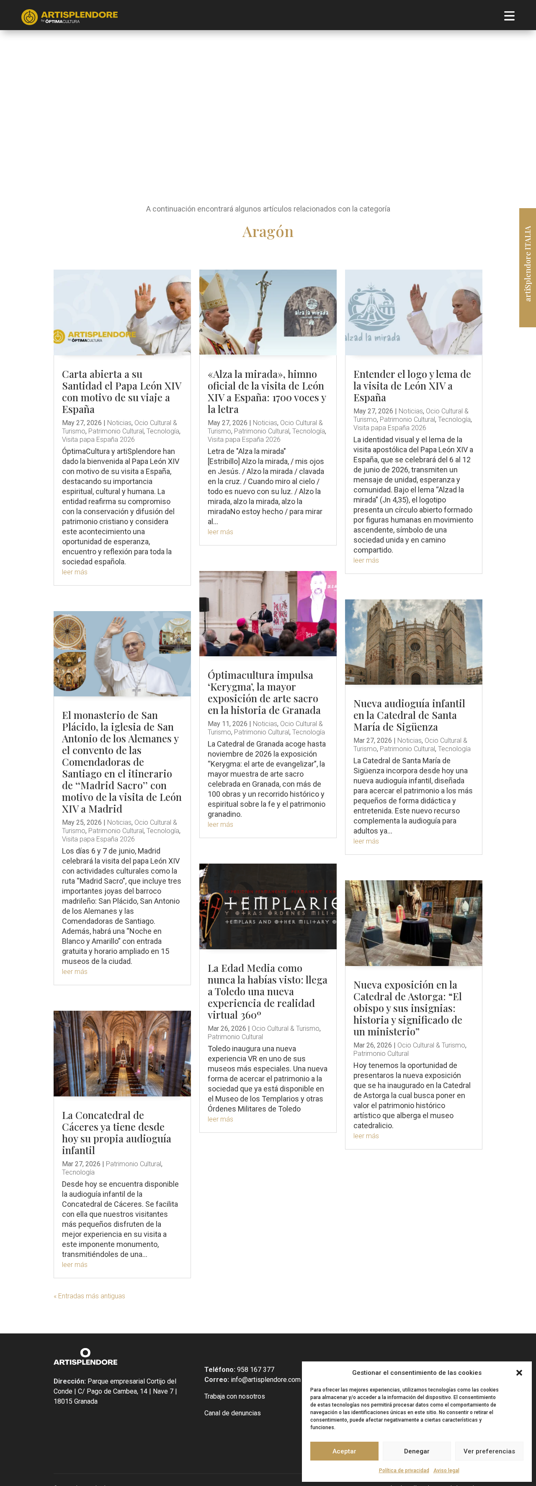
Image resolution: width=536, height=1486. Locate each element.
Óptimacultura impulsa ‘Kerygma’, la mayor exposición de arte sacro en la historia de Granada (264, 692)
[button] (519, 1373)
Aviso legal (446, 1470)
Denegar (417, 1451)
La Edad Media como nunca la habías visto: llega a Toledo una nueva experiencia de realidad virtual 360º (267, 991)
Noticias (119, 423)
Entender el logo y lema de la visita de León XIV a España (412, 385)
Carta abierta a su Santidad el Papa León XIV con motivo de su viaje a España (121, 391)
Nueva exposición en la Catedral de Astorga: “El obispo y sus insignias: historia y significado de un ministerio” (407, 1008)
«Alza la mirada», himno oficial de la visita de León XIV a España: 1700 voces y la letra (267, 391)
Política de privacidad (404, 1470)
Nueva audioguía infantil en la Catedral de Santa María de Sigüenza (409, 714)
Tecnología (163, 431)
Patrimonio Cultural (116, 431)
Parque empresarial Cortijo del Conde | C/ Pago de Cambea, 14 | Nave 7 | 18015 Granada (115, 1391)
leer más (75, 572)
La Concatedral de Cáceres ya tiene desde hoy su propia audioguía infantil (116, 1132)
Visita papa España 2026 (98, 440)
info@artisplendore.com (265, 1380)
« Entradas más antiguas (89, 1296)
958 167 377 (254, 1370)
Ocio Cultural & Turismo (286, 1028)
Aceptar (344, 1451)
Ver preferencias (489, 1451)
